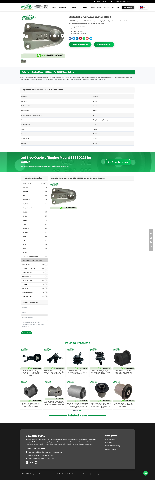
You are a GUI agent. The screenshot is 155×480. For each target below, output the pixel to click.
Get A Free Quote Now (118, 162)
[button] (118, 7)
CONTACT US (109, 7)
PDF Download (103, 44)
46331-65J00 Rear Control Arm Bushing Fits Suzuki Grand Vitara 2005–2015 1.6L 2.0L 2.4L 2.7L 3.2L (77, 405)
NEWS (85, 7)
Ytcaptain (98, 474)
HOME (54, 7)
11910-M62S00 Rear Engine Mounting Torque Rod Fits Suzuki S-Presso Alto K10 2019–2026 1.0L (31, 373)
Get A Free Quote (80, 44)
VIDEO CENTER (96, 7)
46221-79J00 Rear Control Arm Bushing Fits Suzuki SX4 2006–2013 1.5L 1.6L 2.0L (124, 404)
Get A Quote (128, 7)
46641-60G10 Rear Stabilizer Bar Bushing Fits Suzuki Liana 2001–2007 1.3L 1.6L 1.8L (31, 404)
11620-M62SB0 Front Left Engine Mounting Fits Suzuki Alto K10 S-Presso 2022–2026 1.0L (54, 372)
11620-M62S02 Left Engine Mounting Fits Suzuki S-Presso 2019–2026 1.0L (77, 372)
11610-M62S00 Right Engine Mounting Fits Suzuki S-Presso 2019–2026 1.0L (100, 372)
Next (80, 411)
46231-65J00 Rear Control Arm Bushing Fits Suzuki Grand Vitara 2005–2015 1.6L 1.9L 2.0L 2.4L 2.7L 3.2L (101, 405)
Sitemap (87, 474)
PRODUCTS (74, 7)
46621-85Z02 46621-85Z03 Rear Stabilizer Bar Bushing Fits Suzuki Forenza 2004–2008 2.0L (54, 402)
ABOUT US (62, 7)
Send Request (26, 333)
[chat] (145, 473)
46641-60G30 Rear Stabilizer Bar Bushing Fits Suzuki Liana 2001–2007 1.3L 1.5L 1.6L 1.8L (124, 372)
